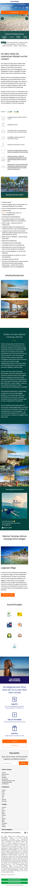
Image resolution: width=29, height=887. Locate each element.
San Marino (4, 823)
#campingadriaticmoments (14, 489)
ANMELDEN (14, 741)
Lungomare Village (8, 568)
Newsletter (4, 777)
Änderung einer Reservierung (8, 780)
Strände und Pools (23, 42)
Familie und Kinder (21, 44)
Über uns (4, 775)
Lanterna (4, 807)
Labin (3, 794)
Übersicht (3, 42)
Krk (2, 798)
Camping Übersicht (4, 37)
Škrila (3, 821)
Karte (15, 111)
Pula (3, 796)
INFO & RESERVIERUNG (7, 595)
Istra (3, 809)
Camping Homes (18, 37)
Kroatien (4, 790)
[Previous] (2, 18)
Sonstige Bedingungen (7, 782)
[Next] (26, 18)
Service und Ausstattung (12, 42)
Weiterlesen (14, 745)
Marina (3, 813)
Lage (8, 111)
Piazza (4, 213)
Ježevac (4, 818)
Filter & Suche (14, 12)
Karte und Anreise (23, 45)
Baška (3, 820)
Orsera (3, 810)
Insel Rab (4, 799)
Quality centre (5, 779)
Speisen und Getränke (7, 45)
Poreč (3, 793)
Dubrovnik (4, 801)
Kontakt (4, 772)
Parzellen (11, 37)
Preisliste (15, 45)
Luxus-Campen (25, 37)
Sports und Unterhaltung (9, 44)
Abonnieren (23, 763)
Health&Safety (5, 783)
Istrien (3, 791)
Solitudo (4, 826)
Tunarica (4, 815)
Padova (3, 824)
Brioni (3, 812)
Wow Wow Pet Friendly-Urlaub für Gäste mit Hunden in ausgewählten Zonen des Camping (17, 151)
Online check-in (5, 774)
